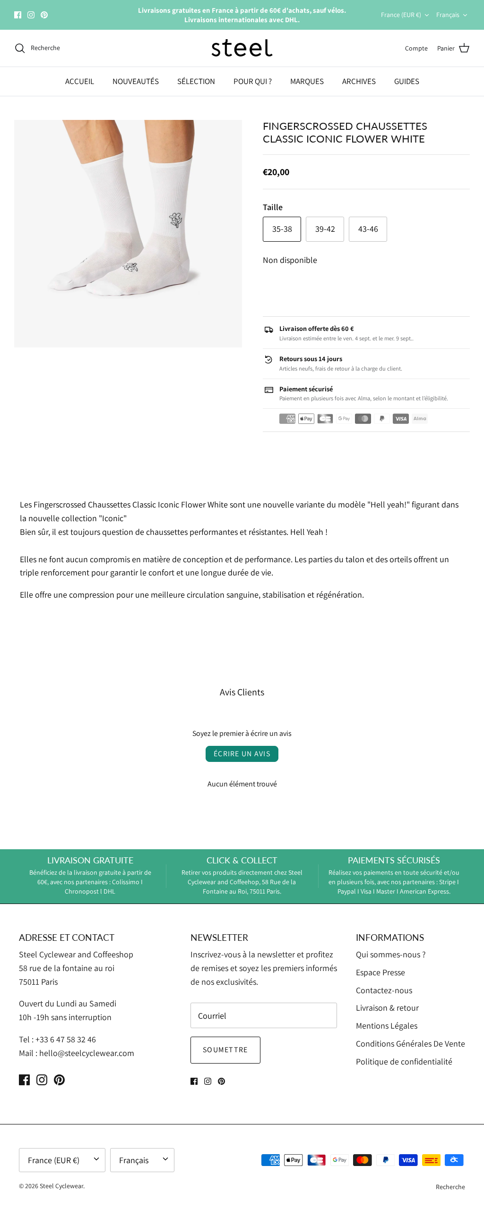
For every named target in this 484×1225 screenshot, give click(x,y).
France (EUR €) (401, 14)
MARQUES (307, 81)
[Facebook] (17, 14)
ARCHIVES (359, 81)
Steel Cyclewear (61, 1186)
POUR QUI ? (252, 81)
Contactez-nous (384, 990)
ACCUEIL (79, 81)
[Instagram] (31, 14)
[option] (128, 233)
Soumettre (225, 1050)
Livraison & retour (387, 1007)
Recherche (450, 1187)
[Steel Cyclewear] (242, 48)
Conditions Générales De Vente (410, 1043)
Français (447, 14)
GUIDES (406, 81)
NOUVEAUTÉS (135, 81)
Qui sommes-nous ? (391, 954)
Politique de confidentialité (404, 1061)
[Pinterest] (44, 14)
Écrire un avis (242, 754)
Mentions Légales (386, 1025)
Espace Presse (380, 972)
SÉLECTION (196, 81)
